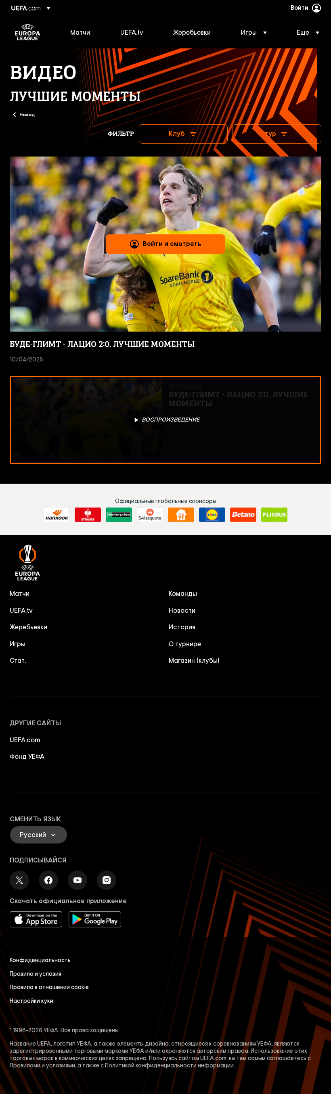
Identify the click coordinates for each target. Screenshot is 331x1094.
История (182, 627)
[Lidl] (212, 514)
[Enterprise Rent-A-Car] (119, 514)
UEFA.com (25, 739)
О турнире (185, 643)
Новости (182, 610)
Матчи (19, 593)
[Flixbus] (274, 514)
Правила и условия (35, 974)
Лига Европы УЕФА (28, 32)
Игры (17, 643)
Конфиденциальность (40, 960)
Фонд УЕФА (27, 756)
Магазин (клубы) (194, 660)
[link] (80, 32)
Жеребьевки (28, 627)
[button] (254, 32)
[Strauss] (88, 514)
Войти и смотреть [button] (171, 243)
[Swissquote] (150, 514)
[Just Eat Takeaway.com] (181, 514)
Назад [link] (27, 114)
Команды (183, 593)
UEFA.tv (21, 610)
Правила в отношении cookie (49, 987)
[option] (165, 420)
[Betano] (243, 514)
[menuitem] (85, 32)
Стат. (18, 660)
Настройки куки (31, 1001)
